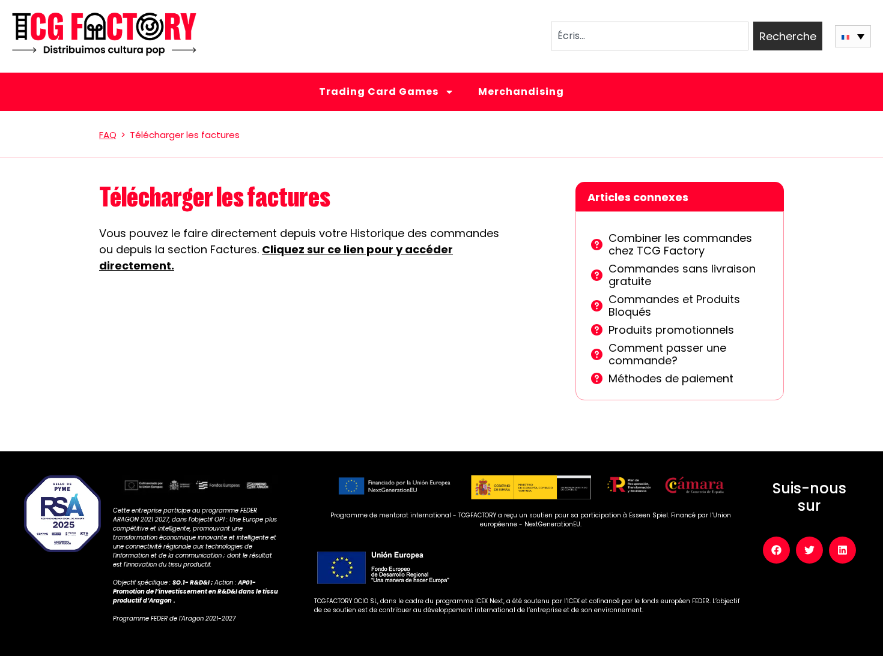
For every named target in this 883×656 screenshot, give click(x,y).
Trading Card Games (378, 91)
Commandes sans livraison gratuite (682, 275)
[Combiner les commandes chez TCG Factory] (596, 244)
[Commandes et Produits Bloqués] (596, 305)
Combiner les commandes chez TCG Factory (680, 244)
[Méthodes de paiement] (596, 378)
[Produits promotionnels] (596, 330)
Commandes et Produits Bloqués (674, 306)
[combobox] (649, 36)
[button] (853, 36)
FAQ (108, 134)
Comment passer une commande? (667, 354)
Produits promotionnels (671, 329)
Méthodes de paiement (670, 378)
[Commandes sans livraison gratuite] (596, 275)
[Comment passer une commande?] (596, 354)
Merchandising (521, 91)
